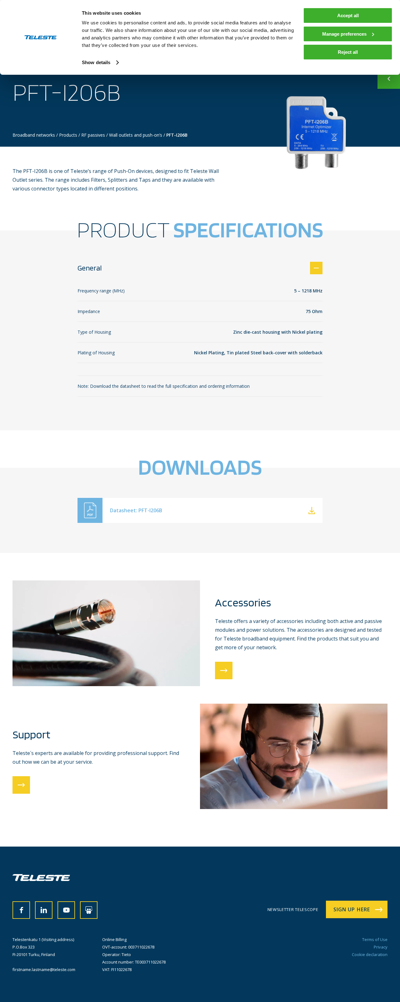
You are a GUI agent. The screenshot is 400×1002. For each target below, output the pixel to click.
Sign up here (351, 909)
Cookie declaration (370, 954)
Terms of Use (375, 939)
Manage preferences (344, 34)
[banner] (41, 879)
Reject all (348, 52)
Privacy (381, 947)
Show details (96, 62)
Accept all (348, 15)
